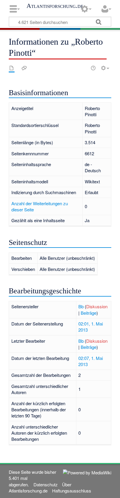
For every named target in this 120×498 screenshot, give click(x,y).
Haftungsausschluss (71, 490)
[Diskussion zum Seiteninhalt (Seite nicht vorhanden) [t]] (24, 68)
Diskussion (96, 306)
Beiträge (88, 313)
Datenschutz (45, 484)
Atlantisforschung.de (55, 5)
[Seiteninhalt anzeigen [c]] (12, 68)
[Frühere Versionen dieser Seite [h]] (93, 68)
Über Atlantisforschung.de (40, 487)
